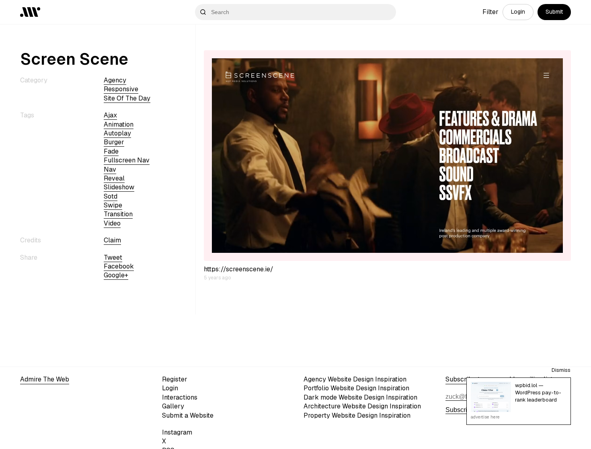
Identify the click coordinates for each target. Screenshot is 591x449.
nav (110, 169)
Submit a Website (187, 415)
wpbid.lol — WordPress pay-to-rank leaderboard (538, 392)
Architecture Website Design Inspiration (362, 406)
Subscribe (459, 409)
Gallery (173, 406)
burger (114, 142)
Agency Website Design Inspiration (355, 379)
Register (174, 379)
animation (118, 124)
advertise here (485, 417)
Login (518, 11)
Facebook (119, 266)
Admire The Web (44, 379)
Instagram (177, 432)
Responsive (121, 89)
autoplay (117, 133)
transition (118, 214)
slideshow (119, 187)
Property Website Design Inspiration (357, 415)
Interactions (179, 397)
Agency (115, 80)
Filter (490, 12)
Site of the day (127, 98)
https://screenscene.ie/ (238, 269)
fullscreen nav (127, 160)
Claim (112, 240)
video (112, 223)
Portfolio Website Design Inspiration (356, 388)
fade (111, 151)
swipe (113, 205)
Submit (554, 11)
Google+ (116, 275)
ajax (110, 115)
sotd (110, 196)
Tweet (113, 257)
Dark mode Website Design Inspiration (360, 397)
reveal (114, 178)
